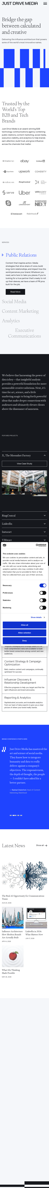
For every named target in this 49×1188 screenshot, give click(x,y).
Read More (15, 292)
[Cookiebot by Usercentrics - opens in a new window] (35, 545)
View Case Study (24, 464)
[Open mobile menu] (45, 3)
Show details (36, 617)
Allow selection (24, 633)
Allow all (24, 625)
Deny (24, 641)
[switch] (42, 593)
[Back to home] (20, 3)
